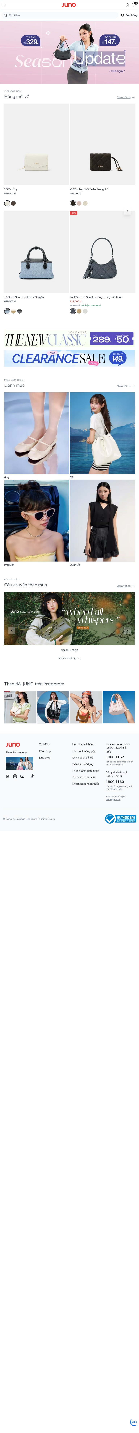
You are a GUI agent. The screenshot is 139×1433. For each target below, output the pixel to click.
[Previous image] (7, 52)
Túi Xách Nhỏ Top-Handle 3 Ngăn (24, 297)
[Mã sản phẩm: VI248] (102, 144)
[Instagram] (15, 776)
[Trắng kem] (85, 311)
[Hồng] (79, 203)
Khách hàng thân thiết (85, 783)
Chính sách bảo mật (84, 777)
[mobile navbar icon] (3, 5)
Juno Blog (44, 757)
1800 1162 (115, 757)
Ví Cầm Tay (10, 189)
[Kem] (7, 203)
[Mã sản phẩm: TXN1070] (36, 252)
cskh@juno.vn (113, 799)
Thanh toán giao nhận (85, 770)
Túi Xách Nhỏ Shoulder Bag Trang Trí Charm (96, 297)
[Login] (127, 5)
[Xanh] (7, 311)
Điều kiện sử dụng (82, 764)
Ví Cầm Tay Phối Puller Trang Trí (89, 189)
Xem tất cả (123, 97)
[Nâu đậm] (73, 203)
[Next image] (131, 52)
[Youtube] (22, 776)
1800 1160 (115, 781)
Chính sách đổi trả (82, 757)
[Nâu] (13, 311)
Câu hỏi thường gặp (84, 751)
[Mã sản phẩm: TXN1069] (102, 252)
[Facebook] (8, 776)
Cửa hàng (45, 751)
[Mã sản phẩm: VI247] (36, 144)
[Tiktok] (32, 776)
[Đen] (13, 203)
